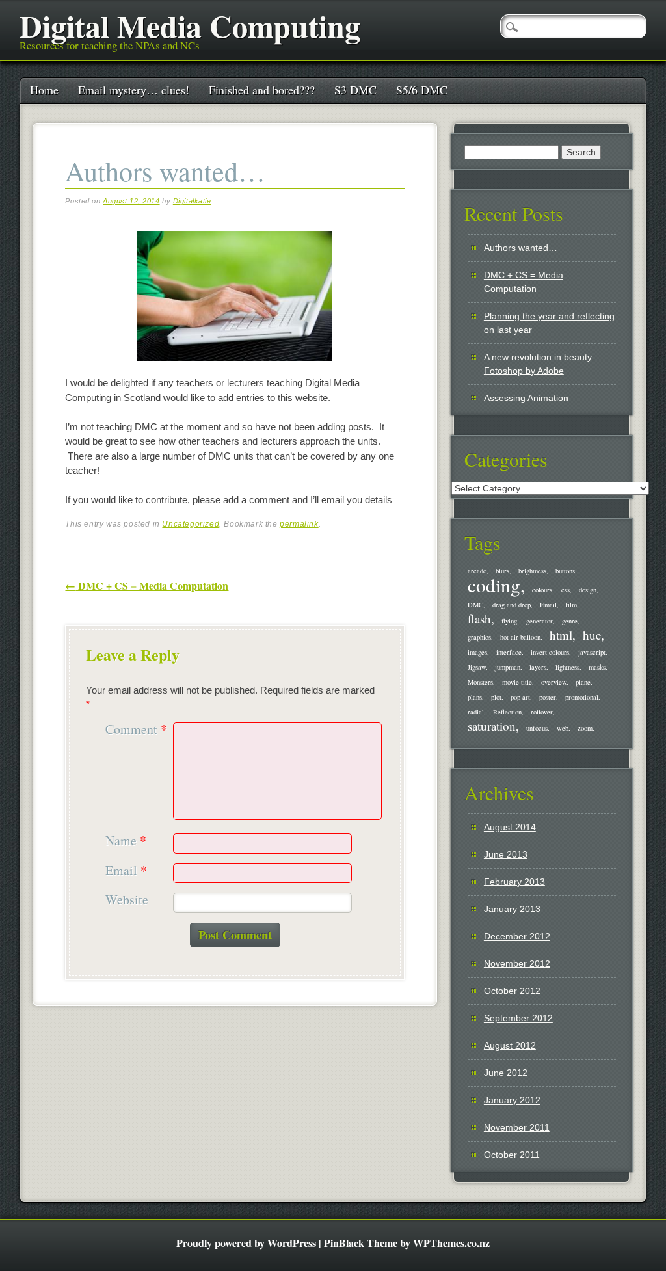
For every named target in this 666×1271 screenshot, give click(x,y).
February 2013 (514, 881)
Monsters (480, 682)
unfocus (537, 728)
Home (44, 90)
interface (509, 652)
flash (479, 618)
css (565, 589)
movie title (517, 682)
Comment (136, 729)
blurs (502, 570)
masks (597, 667)
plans (475, 696)
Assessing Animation (526, 398)
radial (476, 711)
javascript (592, 652)
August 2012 (510, 1045)
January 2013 (512, 909)
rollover (542, 711)
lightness (567, 667)
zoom (585, 728)
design (587, 589)
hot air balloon (520, 637)
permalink (299, 524)
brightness (532, 570)
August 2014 (510, 827)
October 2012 (512, 991)
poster (547, 696)
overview (553, 682)
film (571, 604)
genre (570, 620)
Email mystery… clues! (133, 90)
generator (539, 620)
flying (509, 620)
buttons (565, 570)
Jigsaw (477, 667)
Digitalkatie (192, 201)
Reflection (507, 711)
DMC (475, 604)
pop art (520, 696)
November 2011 (517, 1127)
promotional (581, 696)
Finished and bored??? (262, 90)
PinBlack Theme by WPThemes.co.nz (407, 1242)
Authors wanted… (520, 247)
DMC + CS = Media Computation (146, 585)
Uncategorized (190, 524)
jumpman (507, 667)
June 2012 (505, 1073)
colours (542, 589)
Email (126, 870)
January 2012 (512, 1100)
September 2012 (518, 1018)
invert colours (550, 652)
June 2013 (505, 854)
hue (592, 635)
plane (583, 682)
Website (126, 900)
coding (494, 584)
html (561, 635)
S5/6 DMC (421, 90)
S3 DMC (355, 90)
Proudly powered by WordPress (246, 1242)
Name (125, 840)
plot (496, 696)
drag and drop (511, 604)
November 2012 (517, 963)
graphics (479, 637)
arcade (477, 570)
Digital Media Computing (190, 25)
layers (537, 667)
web (562, 728)
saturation (492, 726)
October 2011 (512, 1154)
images (477, 652)
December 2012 (517, 936)
